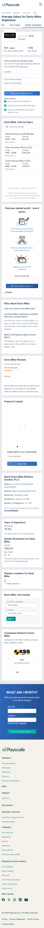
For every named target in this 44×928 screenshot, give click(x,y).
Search (11, 619)
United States (6, 13)
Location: (7, 72)
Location (9, 610)
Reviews (21, 39)
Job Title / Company (14, 602)
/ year (11, 48)
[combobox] (22, 75)
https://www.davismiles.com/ (24, 491)
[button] (1, 24)
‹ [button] (19, 425)
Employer (16, 13)
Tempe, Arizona (12, 583)
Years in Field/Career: (13, 83)
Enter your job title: (22, 276)
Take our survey (10, 391)
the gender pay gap (20, 561)
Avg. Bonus (32, 51)
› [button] (25, 425)
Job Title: (11, 707)
